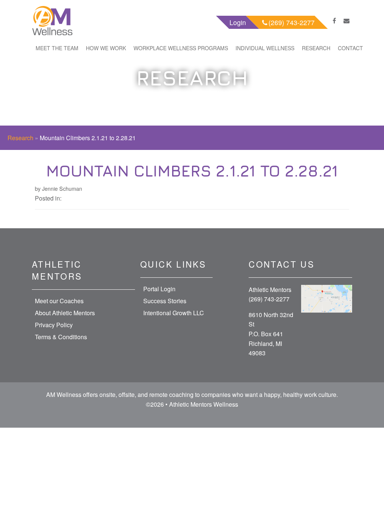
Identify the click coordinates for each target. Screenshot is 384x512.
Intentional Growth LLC (173, 312)
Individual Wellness (265, 48)
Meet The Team (57, 48)
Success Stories (164, 300)
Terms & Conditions (61, 336)
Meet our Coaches (59, 300)
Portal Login (159, 288)
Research (316, 48)
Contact (350, 48)
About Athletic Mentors (65, 312)
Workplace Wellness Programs (181, 48)
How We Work (106, 48)
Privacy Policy (54, 324)
